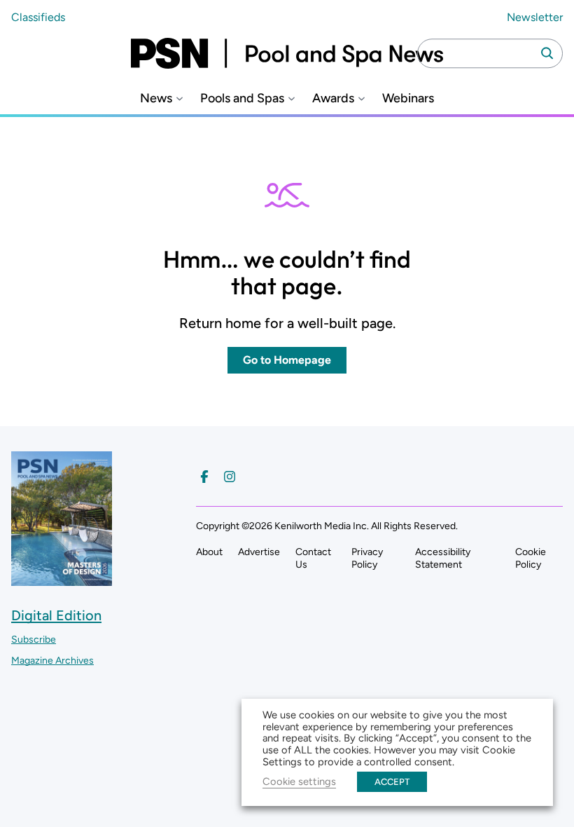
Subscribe (33, 639)
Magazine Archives (52, 661)
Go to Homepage (287, 360)
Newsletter (535, 17)
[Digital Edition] (61, 579)
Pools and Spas (242, 98)
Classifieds (38, 17)
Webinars (408, 98)
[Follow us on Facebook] (204, 476)
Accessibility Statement (442, 558)
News (156, 98)
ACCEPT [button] (392, 782)
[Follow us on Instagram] (229, 476)
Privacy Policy (367, 558)
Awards (333, 98)
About (209, 552)
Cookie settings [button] (299, 781)
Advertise (259, 552)
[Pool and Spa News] (287, 53)
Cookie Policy (530, 558)
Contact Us (313, 558)
